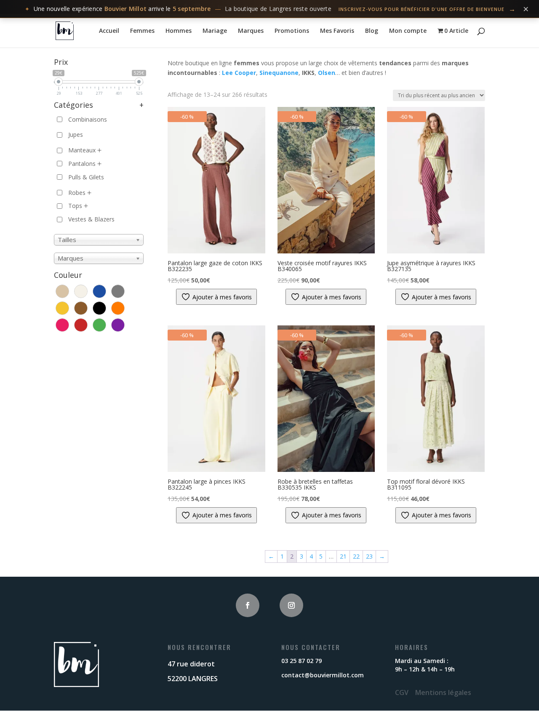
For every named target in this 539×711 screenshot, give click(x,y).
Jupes (75, 134)
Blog (371, 31)
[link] (269, 9)
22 (356, 556)
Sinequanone (279, 73)
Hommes (178, 31)
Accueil (109, 31)
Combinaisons (87, 119)
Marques (251, 31)
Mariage (215, 31)
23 (369, 556)
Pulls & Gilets (86, 177)
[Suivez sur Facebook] (247, 605)
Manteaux (82, 150)
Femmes (142, 31)
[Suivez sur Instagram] (291, 605)
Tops (75, 206)
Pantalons (82, 164)
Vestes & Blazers (91, 219)
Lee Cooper (239, 73)
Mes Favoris (337, 31)
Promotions (292, 31)
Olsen (326, 73)
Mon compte (408, 31)
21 (343, 556)
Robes (76, 193)
